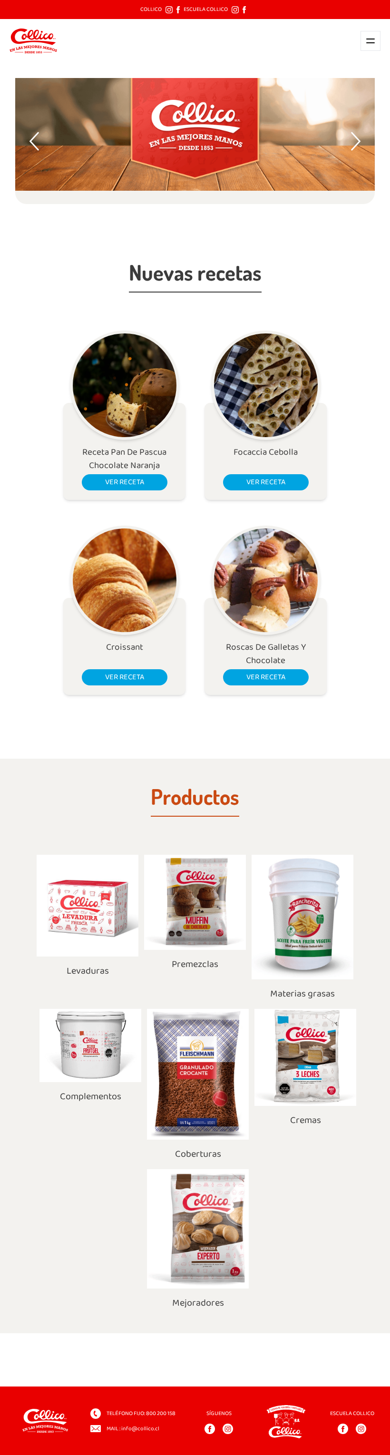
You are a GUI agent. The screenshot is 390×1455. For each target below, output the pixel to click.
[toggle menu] (370, 41)
